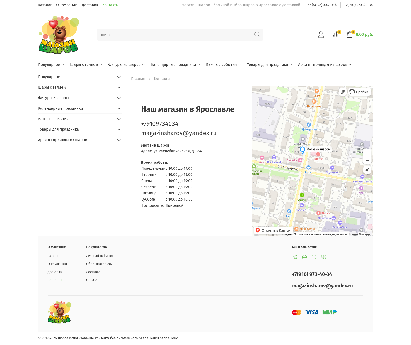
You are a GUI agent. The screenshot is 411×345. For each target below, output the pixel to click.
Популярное (49, 64)
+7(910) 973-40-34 (358, 5)
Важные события (221, 64)
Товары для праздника (267, 64)
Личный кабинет (99, 256)
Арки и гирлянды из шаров (322, 64)
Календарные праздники (173, 64)
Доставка (90, 5)
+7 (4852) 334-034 (322, 5)
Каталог (45, 5)
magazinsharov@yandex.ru (179, 133)
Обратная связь (99, 264)
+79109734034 (159, 124)
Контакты (110, 5)
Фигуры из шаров (124, 64)
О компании (67, 5)
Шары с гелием (84, 64)
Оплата (91, 280)
